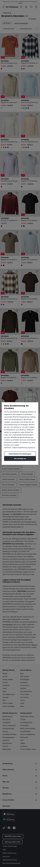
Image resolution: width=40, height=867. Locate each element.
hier (29, 442)
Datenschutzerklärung (19, 447)
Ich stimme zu (20, 458)
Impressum (31, 447)
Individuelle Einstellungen (20, 454)
